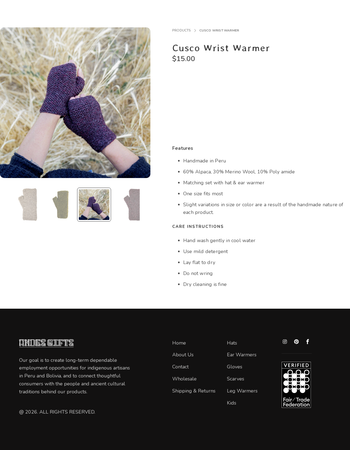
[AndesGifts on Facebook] (308, 342)
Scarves (235, 379)
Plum (303, 81)
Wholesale (184, 379)
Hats (232, 343)
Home (179, 343)
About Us (183, 354)
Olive (285, 81)
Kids (231, 403)
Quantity (181, 99)
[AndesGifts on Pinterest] (296, 342)
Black (225, 81)
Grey (243, 81)
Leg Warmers (242, 391)
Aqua (206, 81)
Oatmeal (264, 81)
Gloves (234, 366)
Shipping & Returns (193, 391)
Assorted (184, 81)
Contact (180, 366)
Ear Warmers (241, 354)
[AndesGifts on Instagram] (285, 342)
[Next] (145, 102)
